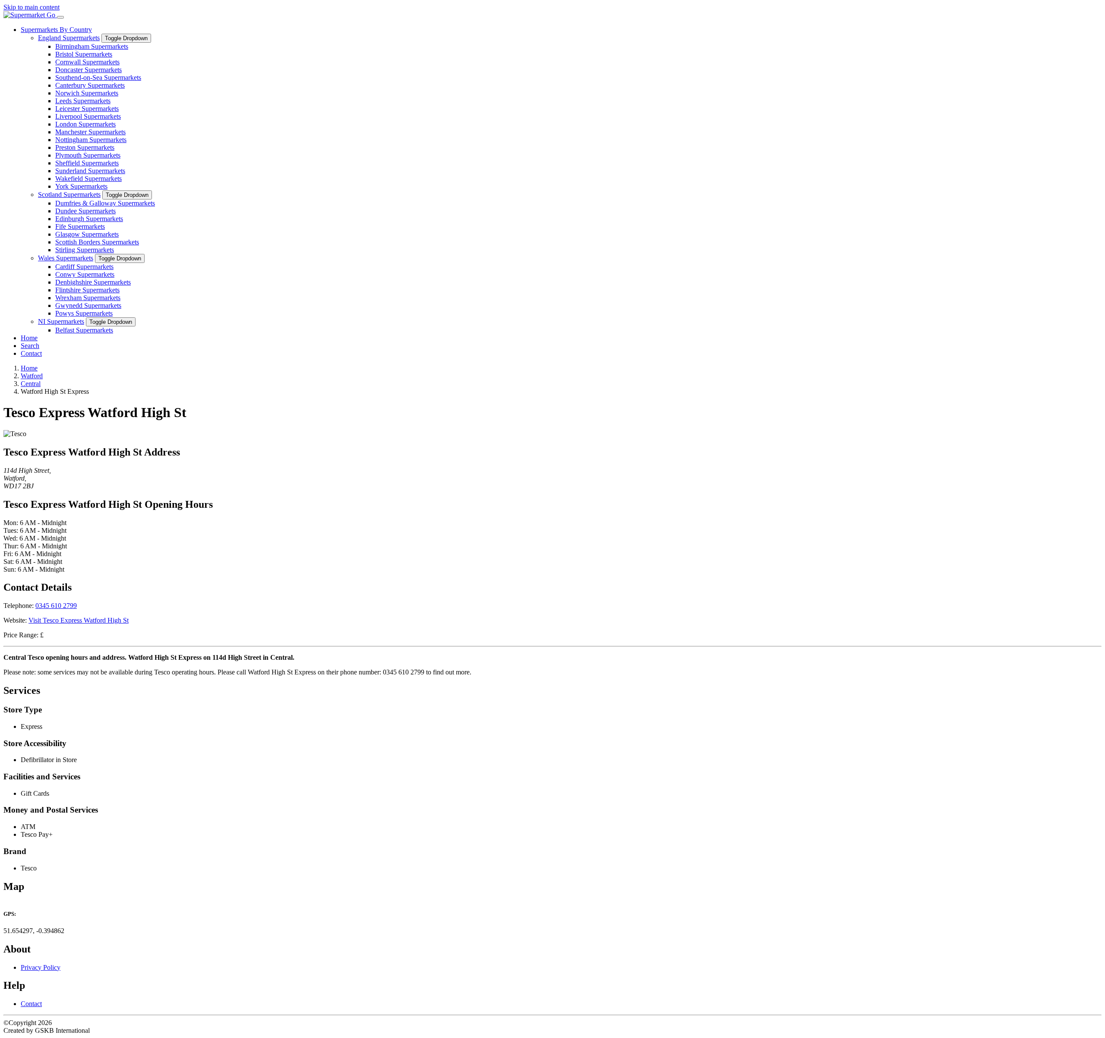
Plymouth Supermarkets (87, 155)
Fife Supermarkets (80, 226)
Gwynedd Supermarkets (88, 305)
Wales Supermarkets (65, 258)
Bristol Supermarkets (83, 54)
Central (31, 383)
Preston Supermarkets (84, 147)
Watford (32, 376)
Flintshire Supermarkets (87, 290)
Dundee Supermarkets (85, 211)
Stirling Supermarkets (84, 249)
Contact (31, 353)
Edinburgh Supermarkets (89, 218)
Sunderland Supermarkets (90, 170)
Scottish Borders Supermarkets (97, 242)
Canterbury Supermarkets (90, 85)
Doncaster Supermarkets (88, 69)
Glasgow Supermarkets (87, 234)
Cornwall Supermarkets (87, 62)
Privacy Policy (40, 967)
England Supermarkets (69, 37)
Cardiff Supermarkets (84, 266)
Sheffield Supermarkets (87, 163)
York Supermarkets (81, 186)
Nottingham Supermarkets (90, 139)
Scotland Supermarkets (69, 194)
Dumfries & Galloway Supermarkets (105, 203)
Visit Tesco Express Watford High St (78, 620)
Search (30, 345)
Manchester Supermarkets (90, 132)
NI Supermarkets (61, 321)
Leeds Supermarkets (82, 100)
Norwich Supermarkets (86, 93)
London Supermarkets (85, 124)
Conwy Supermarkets (84, 274)
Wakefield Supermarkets (88, 178)
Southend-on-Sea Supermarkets (98, 77)
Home (29, 338)
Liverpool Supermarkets (88, 116)
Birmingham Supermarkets (91, 46)
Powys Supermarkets (84, 313)
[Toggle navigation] (60, 17)
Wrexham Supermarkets (87, 297)
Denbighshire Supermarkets (93, 282)
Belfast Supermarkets (84, 330)
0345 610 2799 (56, 605)
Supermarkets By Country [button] (56, 29)
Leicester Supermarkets (87, 108)
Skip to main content (31, 7)
